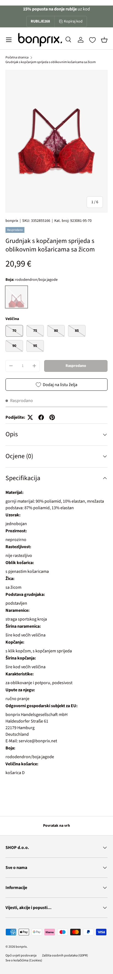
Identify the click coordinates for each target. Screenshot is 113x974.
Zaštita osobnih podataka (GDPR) (65, 955)
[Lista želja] (92, 40)
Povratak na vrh (56, 825)
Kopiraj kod (73, 21)
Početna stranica (17, 57)
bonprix (11, 220)
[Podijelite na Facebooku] (41, 417)
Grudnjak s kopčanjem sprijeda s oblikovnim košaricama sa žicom (50, 62)
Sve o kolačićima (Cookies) (23, 960)
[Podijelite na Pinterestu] (52, 417)
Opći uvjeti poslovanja (20, 955)
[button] (104, 40)
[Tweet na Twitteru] (30, 417)
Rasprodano (76, 366)
